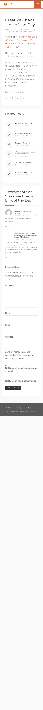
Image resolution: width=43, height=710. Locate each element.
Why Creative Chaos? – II (25, 133)
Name (8, 313)
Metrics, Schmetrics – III (24, 172)
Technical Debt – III (22, 143)
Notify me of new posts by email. (20, 381)
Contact (33, 411)
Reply (7, 226)
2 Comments (27, 32)
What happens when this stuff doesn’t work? (25, 153)
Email (8, 325)
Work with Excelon (13, 411)
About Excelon (24, 411)
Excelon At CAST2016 (23, 124)
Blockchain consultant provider (22, 212)
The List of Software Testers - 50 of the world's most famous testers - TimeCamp (25, 235)
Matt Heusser (25, 30)
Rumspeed (33, 408)
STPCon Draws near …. (24, 163)
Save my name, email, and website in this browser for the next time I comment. (19, 355)
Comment (9, 285)
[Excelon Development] (8, 4)
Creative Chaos (11, 32)
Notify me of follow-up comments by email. (21, 370)
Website (9, 337)
